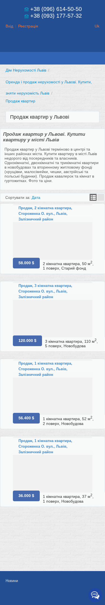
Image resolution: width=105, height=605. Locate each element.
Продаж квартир (20, 101)
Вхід (9, 26)
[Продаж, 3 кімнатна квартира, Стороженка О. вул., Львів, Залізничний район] (52, 309)
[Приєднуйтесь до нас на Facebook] (55, 596)
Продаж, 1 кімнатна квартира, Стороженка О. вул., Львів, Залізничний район (45, 369)
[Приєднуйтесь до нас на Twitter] (67, 596)
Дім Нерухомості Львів (26, 70)
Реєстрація (28, 26)
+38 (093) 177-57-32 (56, 16)
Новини (12, 581)
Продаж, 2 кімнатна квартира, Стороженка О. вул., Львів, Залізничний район (45, 213)
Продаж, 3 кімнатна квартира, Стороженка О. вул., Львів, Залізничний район (45, 291)
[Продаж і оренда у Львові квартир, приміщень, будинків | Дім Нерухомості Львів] (52, 46)
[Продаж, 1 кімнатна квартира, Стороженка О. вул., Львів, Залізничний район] (52, 387)
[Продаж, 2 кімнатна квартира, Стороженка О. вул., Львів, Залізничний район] (52, 232)
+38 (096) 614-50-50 (56, 9)
